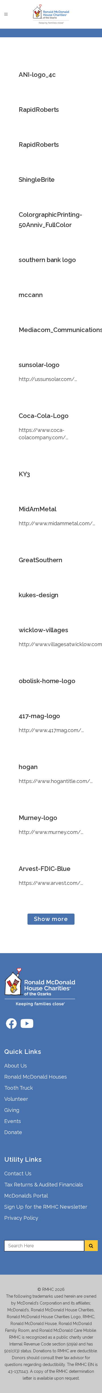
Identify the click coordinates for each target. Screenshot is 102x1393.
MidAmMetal (37, 509)
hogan (28, 766)
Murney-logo (38, 817)
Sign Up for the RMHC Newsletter (45, 1207)
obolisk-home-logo (47, 681)
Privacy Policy (21, 1218)
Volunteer (16, 1099)
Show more (51, 919)
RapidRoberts (39, 109)
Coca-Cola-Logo (44, 415)
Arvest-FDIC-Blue (45, 868)
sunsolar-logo (39, 364)
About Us (15, 1066)
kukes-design (38, 595)
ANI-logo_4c (37, 74)
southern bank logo (47, 259)
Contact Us (17, 1173)
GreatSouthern (40, 560)
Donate (13, 1132)
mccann (31, 294)
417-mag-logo (39, 716)
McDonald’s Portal (26, 1196)
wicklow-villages (43, 630)
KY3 (24, 474)
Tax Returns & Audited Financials (43, 1185)
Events (12, 1121)
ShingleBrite (37, 179)
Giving (11, 1110)
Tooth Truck (18, 1088)
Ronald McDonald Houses (35, 1077)
